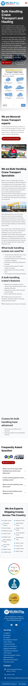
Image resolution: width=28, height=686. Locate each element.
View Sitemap (22, 684)
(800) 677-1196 (9, 462)
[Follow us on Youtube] (16, 625)
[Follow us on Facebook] (11, 625)
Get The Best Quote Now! (11, 138)
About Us (20, 62)
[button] (14, 2)
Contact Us (8, 62)
